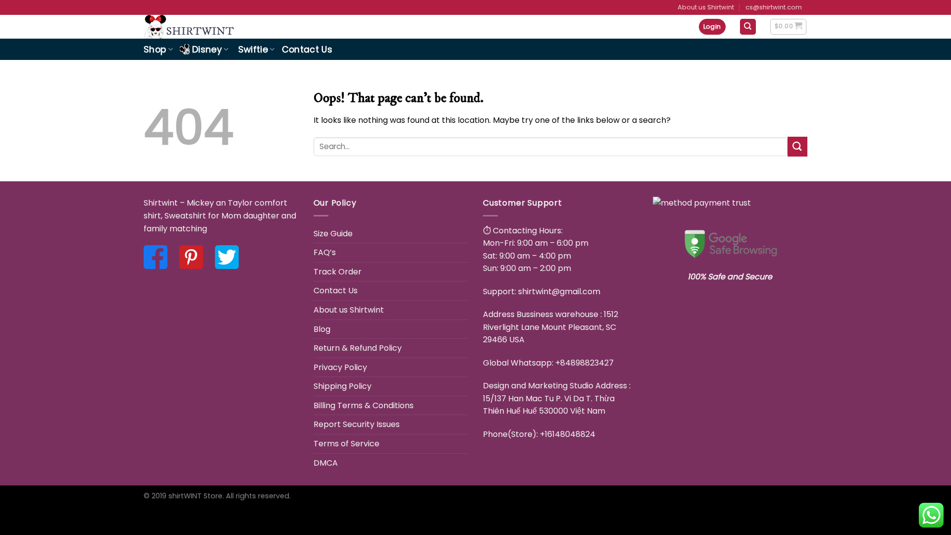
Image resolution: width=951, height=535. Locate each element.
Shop (155, 49)
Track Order (338, 271)
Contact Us (307, 49)
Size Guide (333, 233)
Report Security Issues (357, 424)
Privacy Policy (340, 367)
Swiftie (253, 49)
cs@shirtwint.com (773, 7)
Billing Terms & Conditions (364, 405)
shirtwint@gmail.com (559, 291)
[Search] (748, 27)
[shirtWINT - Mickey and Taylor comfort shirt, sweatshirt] (215, 27)
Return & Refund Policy (358, 348)
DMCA (326, 463)
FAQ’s (325, 252)
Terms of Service (346, 443)
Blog (322, 329)
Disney (207, 49)
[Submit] (797, 146)
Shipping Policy (342, 386)
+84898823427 (584, 363)
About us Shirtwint (706, 7)
